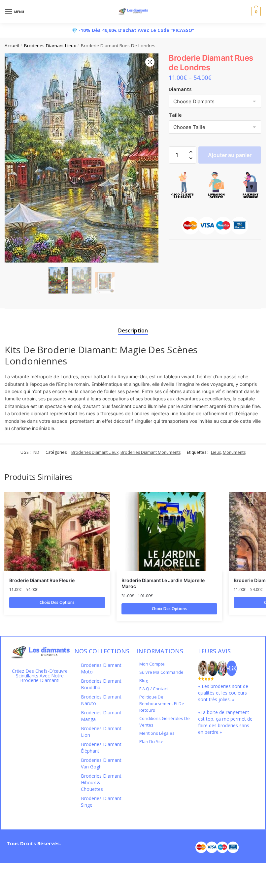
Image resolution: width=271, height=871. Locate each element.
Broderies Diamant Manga (101, 715)
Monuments (234, 452)
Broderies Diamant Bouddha (101, 684)
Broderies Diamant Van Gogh (101, 763)
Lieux (216, 452)
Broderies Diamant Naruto (101, 700)
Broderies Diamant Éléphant (101, 747)
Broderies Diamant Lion (101, 731)
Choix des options (57, 602)
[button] (190, 152)
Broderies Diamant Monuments (150, 452)
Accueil (12, 45)
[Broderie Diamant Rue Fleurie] (57, 531)
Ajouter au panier (230, 155)
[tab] (133, 324)
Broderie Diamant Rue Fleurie (42, 580)
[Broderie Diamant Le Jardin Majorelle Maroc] (169, 531)
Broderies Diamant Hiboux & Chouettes (101, 782)
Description (133, 330)
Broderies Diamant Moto (101, 668)
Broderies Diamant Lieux (50, 45)
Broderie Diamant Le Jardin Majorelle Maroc (163, 583)
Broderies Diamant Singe (101, 801)
